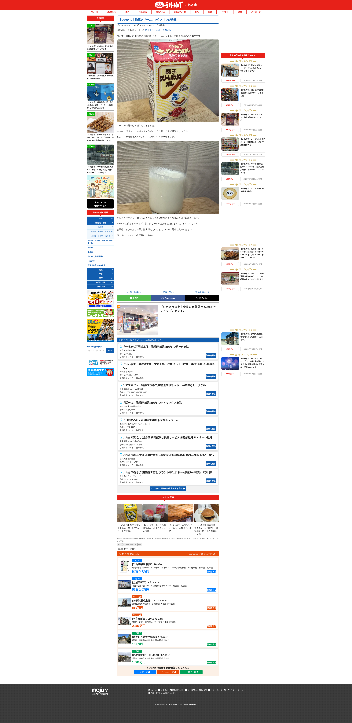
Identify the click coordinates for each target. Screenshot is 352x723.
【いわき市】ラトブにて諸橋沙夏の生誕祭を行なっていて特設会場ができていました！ (252, 276)
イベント (225, 12)
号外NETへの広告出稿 (197, 690)
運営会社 (164, 690)
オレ (119, 545)
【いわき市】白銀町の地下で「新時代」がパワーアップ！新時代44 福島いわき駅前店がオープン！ (101, 137)
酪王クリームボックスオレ (158, 30)
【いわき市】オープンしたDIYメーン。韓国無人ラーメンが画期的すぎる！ (252, 142)
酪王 (139, 545)
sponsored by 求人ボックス (151, 340)
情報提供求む (178, 690)
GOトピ (94, 12)
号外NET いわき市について (163, 693)
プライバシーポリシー (235, 690)
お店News (160, 12)
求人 (127, 12)
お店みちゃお (180, 12)
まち (197, 12)
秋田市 (90, 248)
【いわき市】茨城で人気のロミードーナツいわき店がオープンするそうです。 (252, 68)
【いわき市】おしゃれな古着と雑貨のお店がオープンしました (252, 93)
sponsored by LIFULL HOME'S (202, 554)
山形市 (90, 252)
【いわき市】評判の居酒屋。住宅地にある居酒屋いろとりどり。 (252, 337)
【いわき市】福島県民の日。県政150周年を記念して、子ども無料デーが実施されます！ (100, 105)
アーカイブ (256, 12)
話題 (210, 12)
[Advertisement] (243, 34)
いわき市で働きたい (129, 340)
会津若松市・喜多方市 (96, 265)
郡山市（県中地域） (96, 256)
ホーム (154, 690)
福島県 (162, 25)
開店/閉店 (143, 12)
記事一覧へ (168, 292)
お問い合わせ (216, 690)
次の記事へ (200, 292)
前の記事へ (135, 292)
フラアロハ (131, 549)
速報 (240, 12)
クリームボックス (129, 545)
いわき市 (191, 4)
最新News (111, 12)
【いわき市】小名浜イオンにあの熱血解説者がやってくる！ (252, 117)
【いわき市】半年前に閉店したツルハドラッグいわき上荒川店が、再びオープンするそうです (100, 170)
